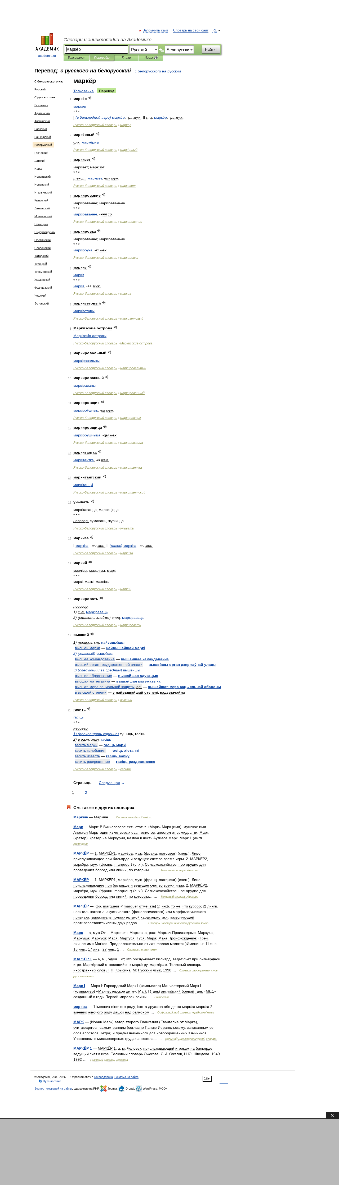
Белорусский (43, 144)
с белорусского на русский (158, 71)
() (93, 117)
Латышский (42, 208)
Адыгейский (42, 113)
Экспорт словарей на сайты (53, 1088)
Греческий (41, 152)
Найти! (211, 49)
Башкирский (42, 137)
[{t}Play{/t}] (90, 98)
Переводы (102, 57)
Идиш (38, 168)
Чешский (40, 295)
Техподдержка (103, 1076)
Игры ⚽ (151, 57)
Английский (42, 121)
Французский (43, 287)
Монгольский (43, 216)
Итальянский (43, 192)
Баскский (40, 129)
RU (214, 30)
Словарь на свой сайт (190, 30)
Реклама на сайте (126, 1076)
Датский (39, 160)
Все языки (41, 105)
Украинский (42, 279)
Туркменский (43, 271)
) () (84, 653)
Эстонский (41, 303)
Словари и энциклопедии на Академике (107, 39)
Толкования (76, 57)
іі (89, 336)
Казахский (41, 200)
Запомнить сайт (155, 30)
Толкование (83, 91)
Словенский (42, 248)
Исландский (42, 176)
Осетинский (42, 240)
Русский (40, 89)
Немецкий (41, 224)
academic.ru (47, 56)
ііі (125, 750)
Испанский (41, 184)
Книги (126, 57)
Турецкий (40, 263)
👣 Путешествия (49, 1081)
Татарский (41, 255)
